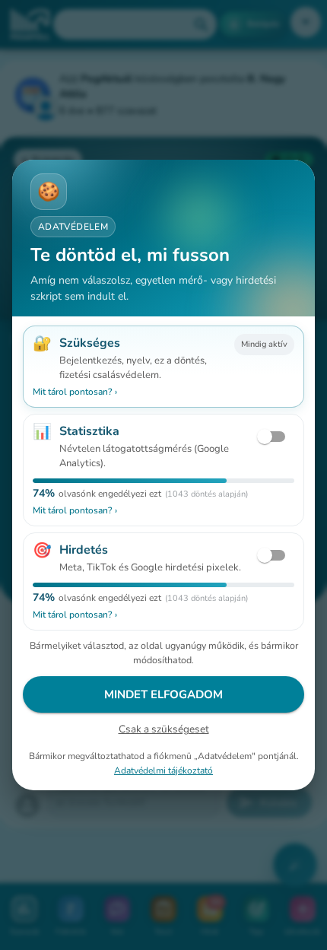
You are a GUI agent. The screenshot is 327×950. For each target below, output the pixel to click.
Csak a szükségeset (164, 729)
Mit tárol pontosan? (75, 392)
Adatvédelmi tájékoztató (163, 770)
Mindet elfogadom (163, 694)
